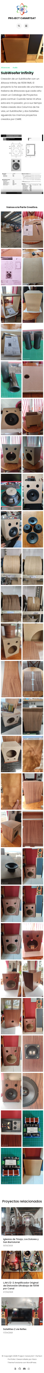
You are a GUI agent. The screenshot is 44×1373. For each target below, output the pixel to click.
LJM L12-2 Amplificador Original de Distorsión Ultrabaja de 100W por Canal (21, 1285)
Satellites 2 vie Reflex (14, 1329)
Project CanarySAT (22, 18)
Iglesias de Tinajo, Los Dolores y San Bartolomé (21, 1241)
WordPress (31, 1362)
